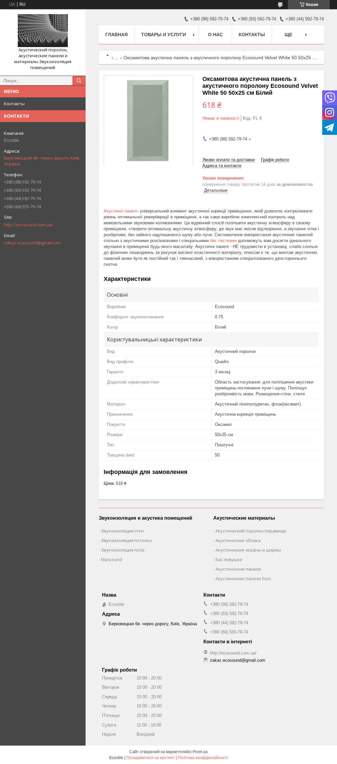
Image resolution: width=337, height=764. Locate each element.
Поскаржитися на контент (150, 757)
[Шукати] (79, 81)
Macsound (111, 559)
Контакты (14, 104)
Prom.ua (200, 752)
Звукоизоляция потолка (126, 540)
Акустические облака (238, 540)
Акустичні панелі (120, 211)
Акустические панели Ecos (243, 578)
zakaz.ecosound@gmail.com (32, 243)
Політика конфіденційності (203, 757)
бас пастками (223, 240)
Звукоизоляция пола (122, 550)
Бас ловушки (229, 559)
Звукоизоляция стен (122, 531)
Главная (116, 34)
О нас (215, 34)
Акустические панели (238, 569)
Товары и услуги (163, 34)
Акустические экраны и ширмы (248, 550)
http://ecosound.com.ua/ (28, 225)
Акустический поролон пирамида (251, 531)
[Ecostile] (43, 30)
